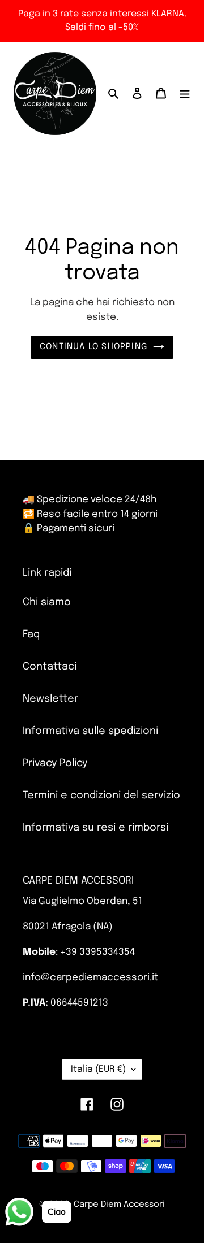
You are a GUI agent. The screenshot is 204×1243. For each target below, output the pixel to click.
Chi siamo (47, 602)
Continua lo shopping (93, 346)
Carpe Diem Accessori (119, 1204)
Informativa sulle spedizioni (90, 731)
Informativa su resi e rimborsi (95, 828)
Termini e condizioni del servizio (101, 795)
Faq (31, 634)
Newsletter (50, 699)
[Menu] (185, 93)
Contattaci (49, 667)
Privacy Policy (55, 763)
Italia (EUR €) (98, 1069)
